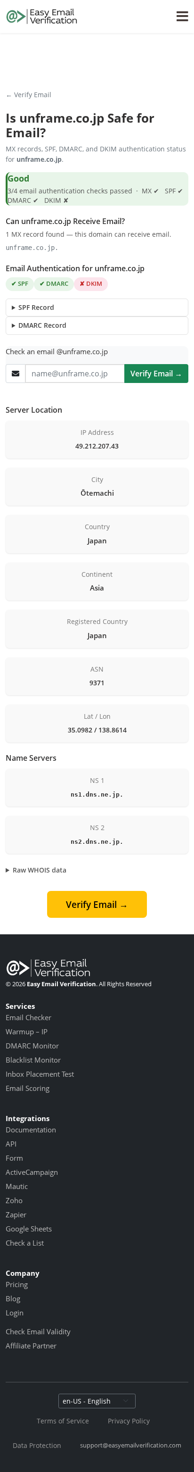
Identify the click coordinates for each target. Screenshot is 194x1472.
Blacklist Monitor (33, 1059)
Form (14, 1158)
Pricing (17, 1284)
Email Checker (28, 1017)
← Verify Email (28, 94)
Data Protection (37, 1445)
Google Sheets (29, 1228)
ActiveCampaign (32, 1172)
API (11, 1143)
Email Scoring (27, 1088)
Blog (13, 1298)
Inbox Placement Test (40, 1074)
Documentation (31, 1129)
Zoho (14, 1200)
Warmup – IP (27, 1031)
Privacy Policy (129, 1420)
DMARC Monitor (32, 1045)
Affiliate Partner (31, 1345)
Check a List (25, 1242)
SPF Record (36, 307)
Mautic (17, 1186)
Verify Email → (156, 373)
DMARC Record (42, 325)
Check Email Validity (38, 1331)
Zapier (16, 1214)
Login (15, 1312)
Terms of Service (63, 1420)
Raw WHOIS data (39, 869)
